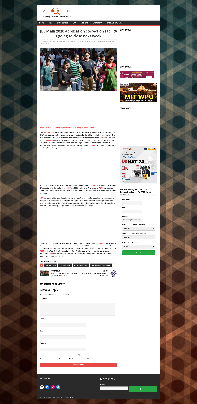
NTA (102, 138)
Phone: (125, 216)
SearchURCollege (61, 41)
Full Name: (126, 199)
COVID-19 (94, 185)
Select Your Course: (130, 243)
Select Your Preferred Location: (134, 233)
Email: (124, 208)
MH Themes (69, 397)
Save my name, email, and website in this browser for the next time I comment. (70, 359)
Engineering (62, 23)
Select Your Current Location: (133, 225)
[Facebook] (47, 387)
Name (42, 319)
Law (74, 23)
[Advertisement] (78, 109)
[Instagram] (53, 387)
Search (102, 384)
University (97, 23)
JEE (67, 188)
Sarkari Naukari (114, 23)
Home (41, 23)
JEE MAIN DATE (65, 265)
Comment (43, 298)
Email (42, 331)
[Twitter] (58, 387)
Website (43, 343)
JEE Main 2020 (48, 132)
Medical (84, 23)
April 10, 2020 (47, 41)
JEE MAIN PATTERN (80, 265)
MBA (50, 23)
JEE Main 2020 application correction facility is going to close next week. (68, 128)
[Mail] (42, 387)
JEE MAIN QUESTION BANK (101, 265)
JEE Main (99, 243)
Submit (138, 252)
